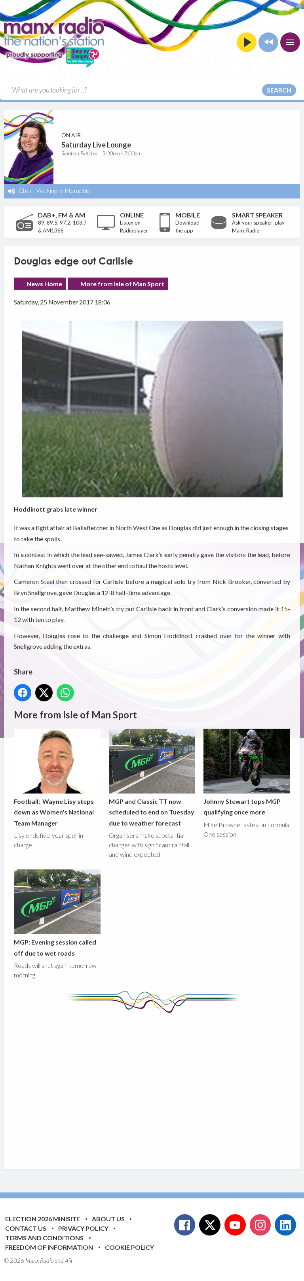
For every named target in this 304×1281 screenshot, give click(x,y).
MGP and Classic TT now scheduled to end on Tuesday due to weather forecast (151, 812)
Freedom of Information (49, 1247)
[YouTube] (235, 1225)
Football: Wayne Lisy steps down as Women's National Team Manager (54, 812)
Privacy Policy (83, 1228)
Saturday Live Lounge (96, 144)
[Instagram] (260, 1225)
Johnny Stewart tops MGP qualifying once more (242, 806)
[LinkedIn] (285, 1225)
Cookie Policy (129, 1247)
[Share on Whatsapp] (65, 692)
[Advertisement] (159, 1085)
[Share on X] (44, 692)
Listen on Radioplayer (134, 226)
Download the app (187, 226)
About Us (108, 1218)
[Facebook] (185, 1225)
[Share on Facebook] (22, 692)
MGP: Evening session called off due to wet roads (55, 947)
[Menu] (290, 42)
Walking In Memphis (63, 190)
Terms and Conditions (44, 1237)
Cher (25, 190)
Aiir (69, 1260)
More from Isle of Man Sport (122, 283)
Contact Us (25, 1228)
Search (279, 90)
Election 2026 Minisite (42, 1218)
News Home (44, 283)
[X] (209, 1225)
